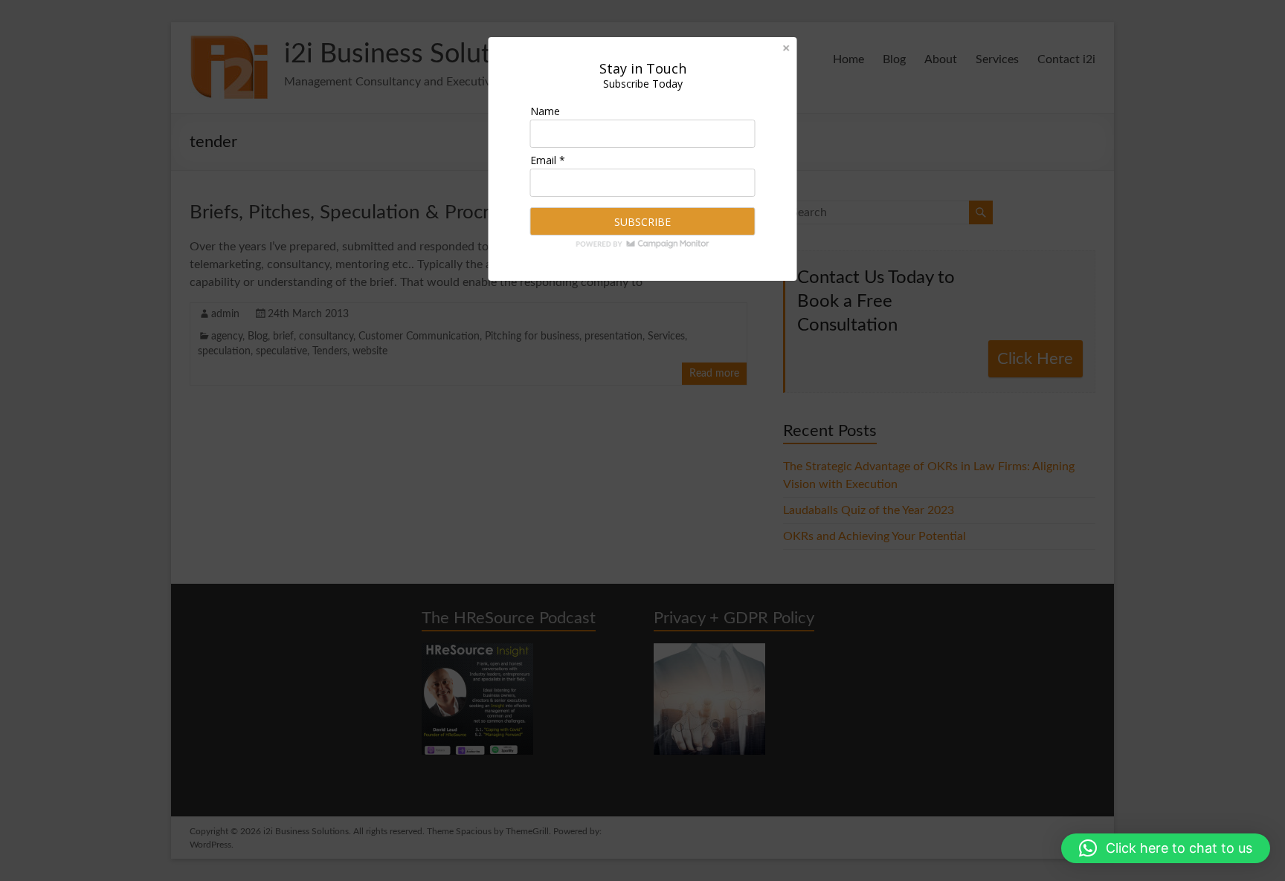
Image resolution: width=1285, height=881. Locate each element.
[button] (1165, 848)
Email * (547, 160)
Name (545, 111)
